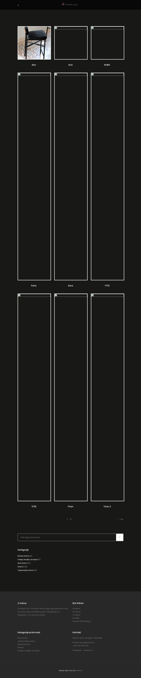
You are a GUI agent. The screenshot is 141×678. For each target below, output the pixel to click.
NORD (107, 64)
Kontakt (76, 618)
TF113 (33, 506)
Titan (70, 506)
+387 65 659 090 (80, 645)
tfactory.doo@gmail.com (84, 642)
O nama (76, 615)
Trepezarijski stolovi (26, 570)
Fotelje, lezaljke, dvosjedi (28, 559)
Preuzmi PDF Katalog (82, 621)
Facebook (87, 650)
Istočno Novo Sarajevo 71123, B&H (87, 638)
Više (121, 519)
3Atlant (79, 670)
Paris (33, 285)
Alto (34, 64)
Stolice (20, 566)
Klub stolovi (22, 563)
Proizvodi (77, 611)
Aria (70, 64)
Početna (76, 608)
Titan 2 (107, 506)
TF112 (107, 285)
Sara (70, 285)
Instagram (78, 650)
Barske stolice (23, 556)
